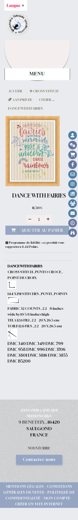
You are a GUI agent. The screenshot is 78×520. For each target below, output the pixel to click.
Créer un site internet (39, 504)
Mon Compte (57, 498)
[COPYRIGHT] (72, 223)
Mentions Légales (25, 486)
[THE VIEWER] (72, 232)
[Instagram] (72, 184)
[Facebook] (72, 164)
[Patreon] (72, 203)
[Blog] (72, 194)
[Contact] (72, 174)
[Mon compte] (72, 135)
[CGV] (72, 145)
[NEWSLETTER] (72, 213)
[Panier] (72, 155)
